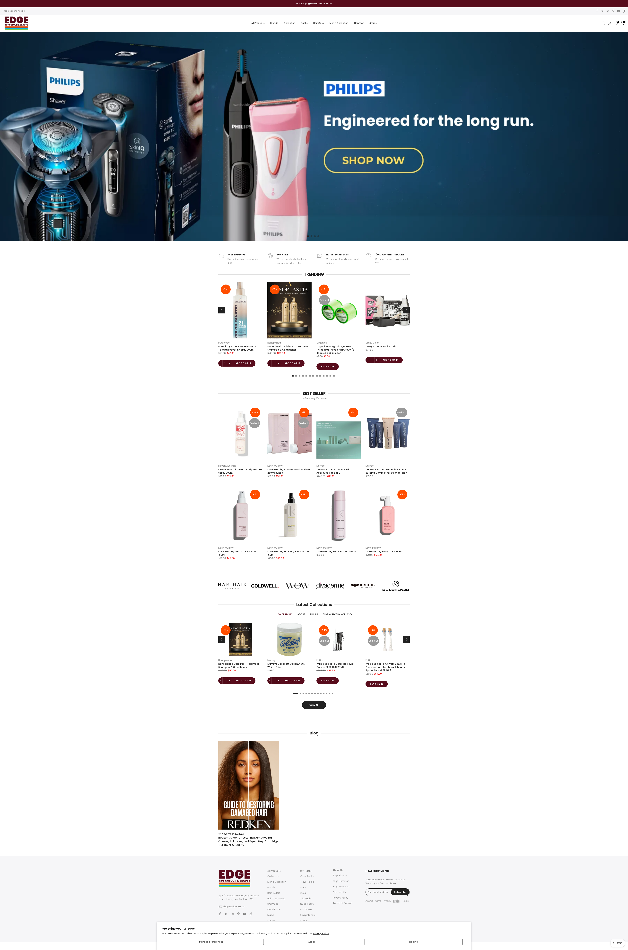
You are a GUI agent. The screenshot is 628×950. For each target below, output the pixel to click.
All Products (258, 23)
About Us (338, 870)
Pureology (224, 342)
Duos (303, 893)
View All (314, 705)
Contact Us (339, 892)
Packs (304, 23)
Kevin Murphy (275, 465)
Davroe (320, 465)
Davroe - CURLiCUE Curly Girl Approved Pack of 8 (333, 471)
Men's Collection (339, 23)
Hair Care (318, 23)
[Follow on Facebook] (597, 11)
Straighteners (307, 915)
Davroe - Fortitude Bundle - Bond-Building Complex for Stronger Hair (386, 471)
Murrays (271, 660)
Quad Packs (307, 904)
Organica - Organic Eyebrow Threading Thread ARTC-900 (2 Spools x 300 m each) (335, 350)
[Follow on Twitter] (602, 11)
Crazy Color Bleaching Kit (381, 346)
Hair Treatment (276, 898)
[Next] (406, 310)
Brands (274, 23)
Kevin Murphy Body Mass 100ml (384, 551)
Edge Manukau (341, 886)
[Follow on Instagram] (607, 11)
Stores (373, 23)
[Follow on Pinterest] (613, 11)
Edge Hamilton (341, 881)
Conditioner (274, 909)
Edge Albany (340, 875)
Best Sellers (273, 893)
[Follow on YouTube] (618, 11)
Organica (321, 342)
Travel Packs (307, 881)
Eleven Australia (227, 465)
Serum (271, 920)
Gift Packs (306, 871)
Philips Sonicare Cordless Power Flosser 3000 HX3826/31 (335, 665)
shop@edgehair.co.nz (13, 10)
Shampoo (273, 904)
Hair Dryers (306, 909)
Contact (359, 23)
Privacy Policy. (321, 933)
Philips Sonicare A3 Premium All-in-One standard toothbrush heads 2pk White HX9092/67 (386, 667)
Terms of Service (342, 903)
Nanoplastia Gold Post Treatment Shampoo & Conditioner (287, 348)
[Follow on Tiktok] (624, 11)
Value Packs (307, 876)
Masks (270, 915)
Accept (312, 941)
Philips (319, 660)
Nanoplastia (274, 342)
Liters (303, 887)
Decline (413, 941)
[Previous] (221, 310)
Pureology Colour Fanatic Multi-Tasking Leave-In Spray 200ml (237, 348)
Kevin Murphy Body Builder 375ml (336, 551)
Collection (289, 23)
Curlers (304, 920)
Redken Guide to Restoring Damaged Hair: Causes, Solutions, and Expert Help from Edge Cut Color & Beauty (248, 841)
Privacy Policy (340, 897)
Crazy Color (372, 342)
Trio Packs (306, 898)
